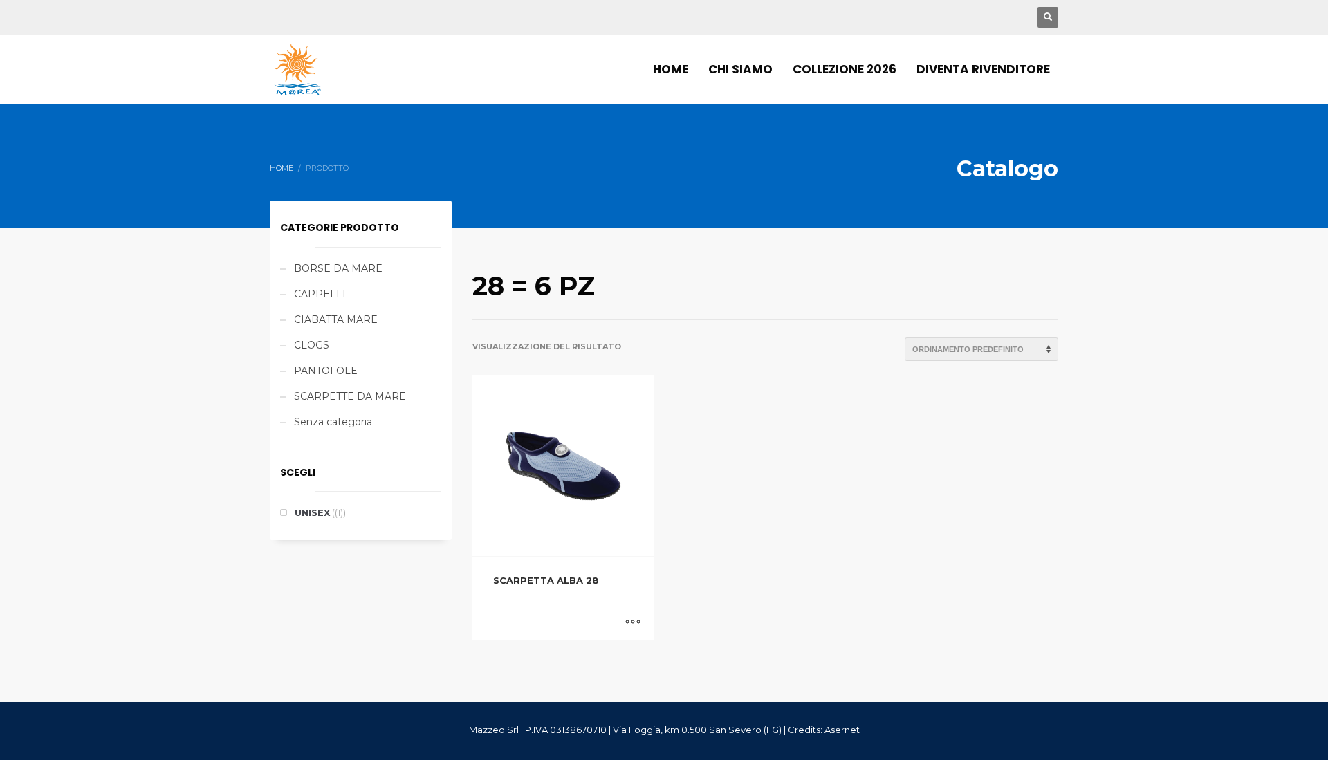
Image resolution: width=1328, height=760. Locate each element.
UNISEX (312, 512)
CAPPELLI (320, 294)
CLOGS (311, 345)
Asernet (842, 729)
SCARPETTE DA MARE (350, 396)
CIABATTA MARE (336, 319)
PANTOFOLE (326, 370)
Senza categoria (333, 422)
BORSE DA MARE (338, 268)
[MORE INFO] (633, 622)
